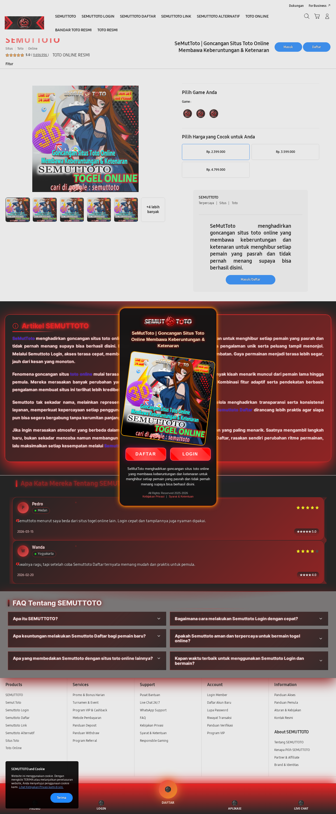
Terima (61, 798)
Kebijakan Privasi (153, 496)
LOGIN (190, 454)
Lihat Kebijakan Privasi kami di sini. (41, 787)
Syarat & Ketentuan (181, 496)
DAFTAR (145, 454)
